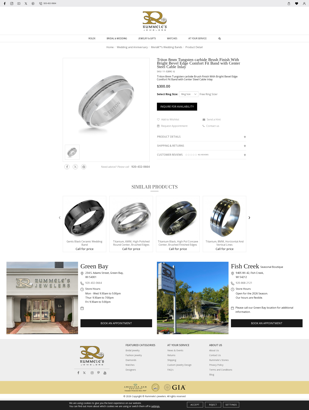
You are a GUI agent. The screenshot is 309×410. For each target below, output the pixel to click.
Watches (172, 38)
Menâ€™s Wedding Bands (166, 47)
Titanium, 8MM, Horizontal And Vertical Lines (224, 243)
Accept (195, 404)
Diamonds (131, 360)
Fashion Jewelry (134, 355)
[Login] (304, 3)
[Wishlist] (296, 3)
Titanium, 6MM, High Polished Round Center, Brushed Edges (131, 243)
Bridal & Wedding (117, 38)
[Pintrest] (83, 166)
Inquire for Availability (177, 106)
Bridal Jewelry (133, 350)
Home (110, 47)
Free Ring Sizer (209, 94)
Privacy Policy (216, 364)
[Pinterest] (98, 373)
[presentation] (59, 217)
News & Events (175, 350)
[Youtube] (19, 3)
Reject (213, 404)
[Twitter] (26, 3)
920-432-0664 (93, 283)
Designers (131, 369)
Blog (211, 374)
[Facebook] (4, 3)
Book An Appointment (116, 323)
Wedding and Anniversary (132, 47)
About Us (214, 350)
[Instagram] (92, 373)
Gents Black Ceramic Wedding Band (84, 243)
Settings (231, 404)
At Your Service (197, 38)
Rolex (92, 38)
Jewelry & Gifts (147, 38)
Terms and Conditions (220, 369)
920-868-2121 (244, 283)
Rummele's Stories (219, 360)
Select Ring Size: (167, 94)
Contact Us (215, 355)
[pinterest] (33, 3)
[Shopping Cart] (289, 3)
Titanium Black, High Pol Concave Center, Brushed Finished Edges (178, 243)
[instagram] (12, 3)
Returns (171, 355)
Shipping (171, 360)
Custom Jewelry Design (179, 364)
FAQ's (170, 369)
